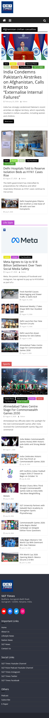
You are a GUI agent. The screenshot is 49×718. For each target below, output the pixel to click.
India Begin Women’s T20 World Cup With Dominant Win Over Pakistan (31, 542)
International (21, 398)
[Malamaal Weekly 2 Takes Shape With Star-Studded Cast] (9, 305)
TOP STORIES (38, 67)
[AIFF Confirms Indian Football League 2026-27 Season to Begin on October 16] (9, 470)
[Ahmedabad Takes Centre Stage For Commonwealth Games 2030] (9, 344)
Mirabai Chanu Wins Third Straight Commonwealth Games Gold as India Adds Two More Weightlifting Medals (23, 490)
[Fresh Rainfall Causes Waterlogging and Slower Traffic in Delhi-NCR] (9, 290)
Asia (6, 64)
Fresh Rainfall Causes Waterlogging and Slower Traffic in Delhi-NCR (31, 294)
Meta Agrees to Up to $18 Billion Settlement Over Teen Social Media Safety (22, 265)
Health (14, 160)
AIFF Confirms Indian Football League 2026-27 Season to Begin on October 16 (32, 473)
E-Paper (4, 704)
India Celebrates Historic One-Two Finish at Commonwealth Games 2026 (32, 459)
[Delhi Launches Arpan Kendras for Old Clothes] (9, 332)
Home (4, 627)
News (7, 67)
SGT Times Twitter (9, 676)
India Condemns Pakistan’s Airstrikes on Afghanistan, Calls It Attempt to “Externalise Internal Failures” (23, 84)
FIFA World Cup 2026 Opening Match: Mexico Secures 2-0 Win (30, 557)
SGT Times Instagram (10, 672)
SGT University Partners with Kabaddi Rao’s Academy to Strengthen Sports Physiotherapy (32, 509)
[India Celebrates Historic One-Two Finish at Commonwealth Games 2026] (9, 455)
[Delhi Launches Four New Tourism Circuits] (9, 320)
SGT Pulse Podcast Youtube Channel (17, 667)
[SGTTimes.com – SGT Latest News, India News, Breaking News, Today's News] (4, 20)
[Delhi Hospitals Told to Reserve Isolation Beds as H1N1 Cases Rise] (24, 132)
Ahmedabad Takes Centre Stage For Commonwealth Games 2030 (31, 348)
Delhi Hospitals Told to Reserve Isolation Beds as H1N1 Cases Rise (24, 171)
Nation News (7, 640)
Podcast (4, 695)
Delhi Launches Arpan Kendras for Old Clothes (30, 334)
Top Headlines (25, 67)
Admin (25, 101)
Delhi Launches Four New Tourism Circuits (31, 322)
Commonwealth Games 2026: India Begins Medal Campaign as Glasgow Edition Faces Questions (32, 526)
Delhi (6, 160)
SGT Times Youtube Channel (13, 663)
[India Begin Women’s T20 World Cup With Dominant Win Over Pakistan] (9, 538)
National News (32, 64)
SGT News (5, 644)
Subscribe (5, 699)
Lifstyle (14, 257)
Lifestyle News (7, 636)
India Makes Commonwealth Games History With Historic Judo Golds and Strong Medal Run (32, 443)
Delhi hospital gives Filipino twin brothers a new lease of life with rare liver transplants (32, 205)
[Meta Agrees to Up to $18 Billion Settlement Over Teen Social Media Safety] (24, 228)
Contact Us (6, 648)
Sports (40, 398)
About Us (5, 631)
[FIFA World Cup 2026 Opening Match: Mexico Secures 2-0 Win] (9, 553)
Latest (13, 64)
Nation (21, 64)
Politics (14, 67)
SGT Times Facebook (10, 680)
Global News (9, 398)
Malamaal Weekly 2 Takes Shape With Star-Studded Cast (31, 309)
